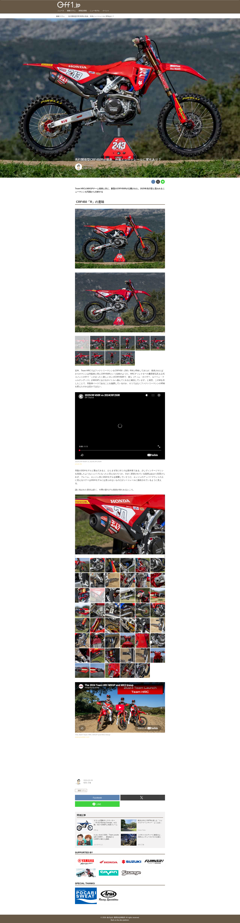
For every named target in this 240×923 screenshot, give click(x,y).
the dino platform (123, 920)
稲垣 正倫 (87, 168)
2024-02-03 (88, 166)
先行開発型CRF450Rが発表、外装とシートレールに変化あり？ (118, 159)
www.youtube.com (82, 737)
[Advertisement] (93, 757)
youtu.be (78, 464)
